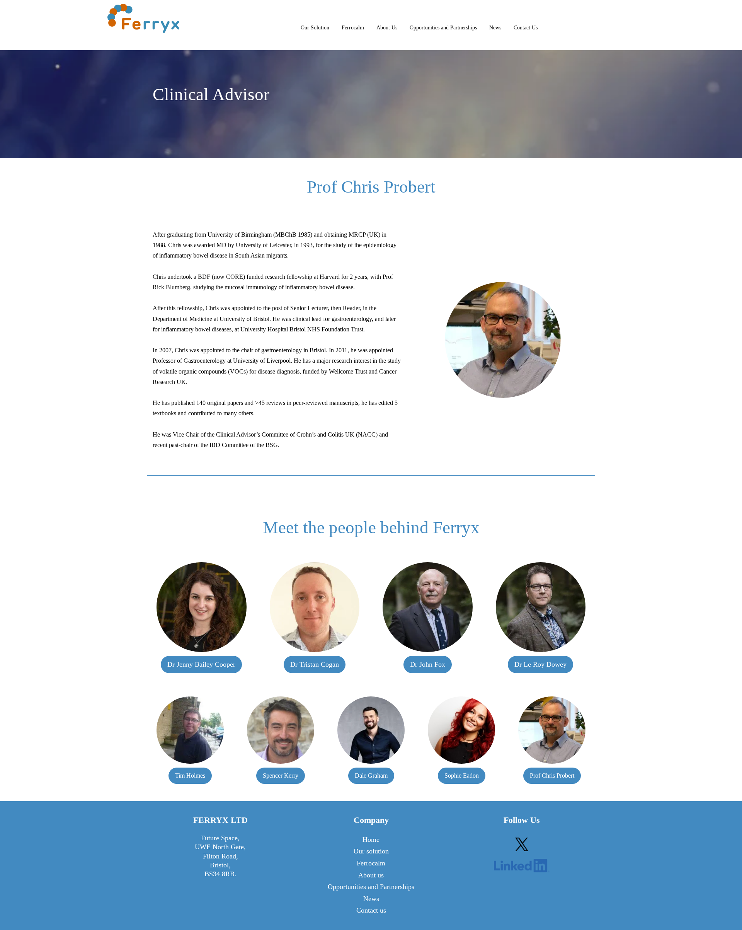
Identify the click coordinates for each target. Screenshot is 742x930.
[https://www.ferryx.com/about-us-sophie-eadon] (461, 730)
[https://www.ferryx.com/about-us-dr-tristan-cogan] (315, 607)
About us (371, 875)
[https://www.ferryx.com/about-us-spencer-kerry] (280, 730)
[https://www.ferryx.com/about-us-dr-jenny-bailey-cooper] (202, 607)
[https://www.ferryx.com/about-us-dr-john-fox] (428, 607)
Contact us (371, 910)
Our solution (371, 851)
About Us (386, 28)
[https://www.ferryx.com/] (143, 18)
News (495, 28)
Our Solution (315, 28)
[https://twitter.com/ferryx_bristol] (521, 844)
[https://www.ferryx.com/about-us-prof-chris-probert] (551, 730)
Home (371, 839)
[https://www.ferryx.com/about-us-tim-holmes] (190, 730)
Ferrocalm (353, 28)
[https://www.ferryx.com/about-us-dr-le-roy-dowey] (541, 607)
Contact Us (526, 28)
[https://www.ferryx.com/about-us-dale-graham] (371, 730)
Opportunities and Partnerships (443, 28)
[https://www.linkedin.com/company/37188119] (521, 865)
